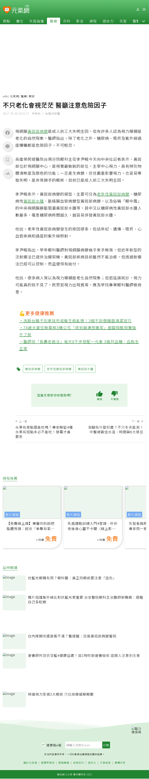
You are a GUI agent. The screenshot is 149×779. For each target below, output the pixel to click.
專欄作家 (120, 762)
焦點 (6, 20)
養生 (19, 20)
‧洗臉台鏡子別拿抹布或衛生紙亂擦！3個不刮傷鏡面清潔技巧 (75, 320)
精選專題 (63, 762)
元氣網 (14, 96)
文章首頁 (105, 762)
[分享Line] (7, 146)
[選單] (144, 9)
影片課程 (12, 514)
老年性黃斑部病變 (113, 194)
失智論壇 (36, 20)
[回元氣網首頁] (20, 9)
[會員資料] (137, 9)
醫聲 (136, 20)
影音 (80, 20)
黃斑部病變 (38, 131)
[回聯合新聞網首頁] (7, 10)
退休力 (108, 20)
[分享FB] (7, 132)
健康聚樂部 (48, 762)
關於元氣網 (30, 762)
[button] (143, 21)
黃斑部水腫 (33, 201)
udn (5, 96)
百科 (66, 20)
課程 (93, 20)
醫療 (53, 20)
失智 (123, 20)
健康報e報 (54, 745)
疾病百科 (78, 762)
